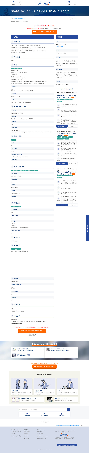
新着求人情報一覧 (27, 431)
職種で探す (26, 433)
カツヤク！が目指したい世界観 (16, 436)
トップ (57, 425)
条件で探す (26, 436)
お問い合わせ (58, 431)
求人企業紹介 (26, 438)
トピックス (60, 391)
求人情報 (13, 4)
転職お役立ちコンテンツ (61, 399)
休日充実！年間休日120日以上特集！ (60, 350)
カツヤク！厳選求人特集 (23, 355)
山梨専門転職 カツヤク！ (16, 430)
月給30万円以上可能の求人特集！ (25, 350)
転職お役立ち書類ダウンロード (28, 399)
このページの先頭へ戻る (44, 422)
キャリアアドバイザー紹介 (15, 435)
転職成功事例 (15, 391)
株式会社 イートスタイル (19, 18)
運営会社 (72, 431)
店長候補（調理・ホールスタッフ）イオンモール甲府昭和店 (66, 97)
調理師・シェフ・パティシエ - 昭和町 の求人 (69, 425)
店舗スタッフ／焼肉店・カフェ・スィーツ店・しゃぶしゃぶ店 (66, 173)
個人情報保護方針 (65, 431)
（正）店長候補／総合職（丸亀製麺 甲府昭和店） (67, 134)
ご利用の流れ (13, 433)
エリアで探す (26, 435)
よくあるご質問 (38, 391)
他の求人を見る (60, 46)
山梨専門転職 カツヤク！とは (16, 431)
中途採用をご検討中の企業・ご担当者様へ (66, 445)
